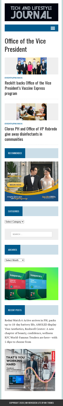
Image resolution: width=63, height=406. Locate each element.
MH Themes (49, 402)
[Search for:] (31, 234)
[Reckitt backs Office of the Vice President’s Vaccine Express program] (31, 72)
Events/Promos (13, 77)
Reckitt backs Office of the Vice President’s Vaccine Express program (28, 88)
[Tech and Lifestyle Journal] (31, 12)
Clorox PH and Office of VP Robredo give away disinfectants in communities (31, 134)
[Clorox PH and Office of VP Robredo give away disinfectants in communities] (31, 118)
